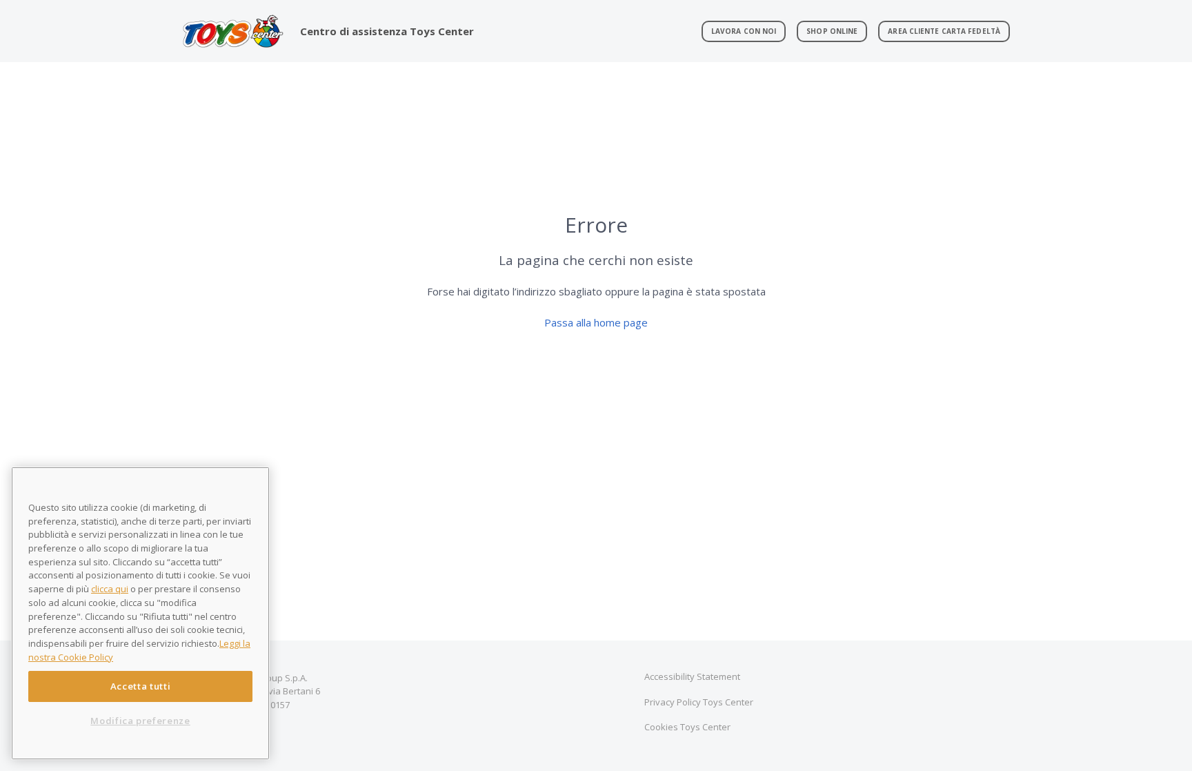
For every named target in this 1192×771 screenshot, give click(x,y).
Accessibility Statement (692, 676)
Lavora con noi (743, 31)
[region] (140, 613)
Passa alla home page (596, 322)
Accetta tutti (140, 686)
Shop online (831, 31)
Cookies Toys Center (687, 727)
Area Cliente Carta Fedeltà (944, 31)
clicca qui (109, 589)
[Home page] (233, 31)
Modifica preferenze (140, 720)
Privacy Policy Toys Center (698, 702)
